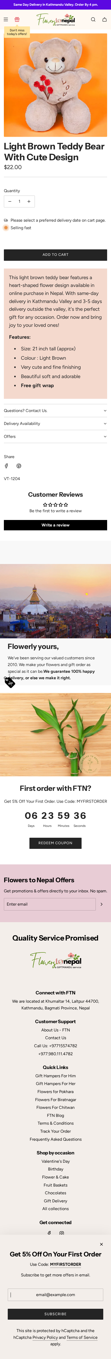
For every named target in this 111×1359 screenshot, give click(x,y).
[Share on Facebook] (6, 467)
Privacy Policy (45, 1337)
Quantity (12, 190)
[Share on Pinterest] (19, 467)
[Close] (101, 1244)
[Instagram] (61, 1233)
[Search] (93, 19)
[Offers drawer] (17, 19)
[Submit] (101, 904)
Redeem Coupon (55, 843)
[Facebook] (49, 1233)
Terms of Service (82, 1337)
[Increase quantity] (29, 201)
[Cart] (104, 19)
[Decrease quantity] (9, 201)
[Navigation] (5, 19)
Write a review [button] (55, 525)
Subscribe (55, 1314)
